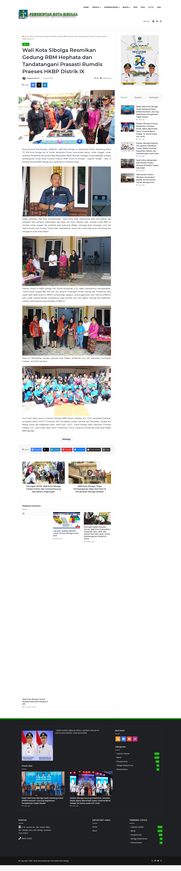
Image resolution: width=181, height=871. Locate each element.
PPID (135, 7)
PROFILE (95, 7)
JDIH (159, 7)
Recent (124, 97)
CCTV (150, 7)
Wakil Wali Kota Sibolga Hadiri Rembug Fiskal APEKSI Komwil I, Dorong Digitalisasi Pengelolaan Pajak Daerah (147, 111)
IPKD (143, 7)
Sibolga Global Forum (125, 765)
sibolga (67, 439)
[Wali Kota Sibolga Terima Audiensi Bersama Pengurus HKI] (35, 604)
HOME (86, 7)
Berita (32, 36)
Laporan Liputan (123, 754)
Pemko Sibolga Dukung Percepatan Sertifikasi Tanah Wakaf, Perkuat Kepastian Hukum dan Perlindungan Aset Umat (147, 148)
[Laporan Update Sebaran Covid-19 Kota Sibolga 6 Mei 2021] (66, 520)
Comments (154, 97)
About (94, 831)
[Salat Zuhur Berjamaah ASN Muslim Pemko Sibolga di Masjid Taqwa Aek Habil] (127, 163)
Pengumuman (122, 761)
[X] (39, 85)
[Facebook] (33, 85)
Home (26, 36)
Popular (138, 97)
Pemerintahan (122, 769)
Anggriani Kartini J (33, 78)
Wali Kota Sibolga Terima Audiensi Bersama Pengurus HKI (35, 701)
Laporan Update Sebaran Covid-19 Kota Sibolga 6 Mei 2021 (65, 533)
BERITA (126, 7)
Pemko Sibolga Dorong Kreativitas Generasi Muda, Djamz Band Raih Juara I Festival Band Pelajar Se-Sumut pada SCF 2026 (90, 800)
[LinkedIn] (44, 85)
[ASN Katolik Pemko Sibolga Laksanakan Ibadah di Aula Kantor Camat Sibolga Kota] (127, 178)
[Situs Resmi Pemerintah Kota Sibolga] (49, 14)
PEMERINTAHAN (111, 7)
